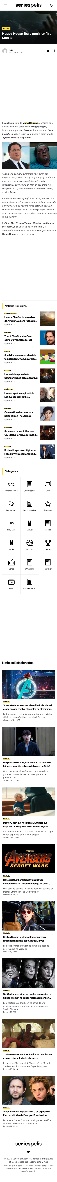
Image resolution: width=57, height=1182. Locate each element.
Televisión (48, 569)
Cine (48, 491)
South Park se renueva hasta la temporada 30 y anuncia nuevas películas (21, 359)
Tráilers (11, 588)
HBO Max (8, 427)
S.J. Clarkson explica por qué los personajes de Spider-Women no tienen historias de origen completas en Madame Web (27, 998)
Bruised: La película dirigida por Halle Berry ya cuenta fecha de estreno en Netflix (20, 454)
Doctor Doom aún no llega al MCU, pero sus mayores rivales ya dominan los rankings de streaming (25, 826)
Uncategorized (29, 588)
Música (48, 530)
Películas (8, 389)
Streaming (29, 569)
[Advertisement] (28, 90)
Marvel (6, 28)
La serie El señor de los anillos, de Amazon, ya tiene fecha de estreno (19, 321)
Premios (47, 549)
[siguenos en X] (48, 51)
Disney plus (11, 510)
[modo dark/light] (51, 5)
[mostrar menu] (5, 5)
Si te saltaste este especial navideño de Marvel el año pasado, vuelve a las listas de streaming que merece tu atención (27, 709)
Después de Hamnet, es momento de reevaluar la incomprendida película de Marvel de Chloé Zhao (27, 766)
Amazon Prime (10, 313)
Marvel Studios (30, 123)
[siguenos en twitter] (28, 1152)
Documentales (29, 510)
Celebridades (29, 491)
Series (7, 351)
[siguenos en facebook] (54, 51)
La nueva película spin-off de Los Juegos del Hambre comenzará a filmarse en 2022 (20, 397)
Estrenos (48, 510)
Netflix (7, 370)
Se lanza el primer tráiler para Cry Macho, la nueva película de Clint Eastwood (20, 435)
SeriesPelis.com (20, 1158)
